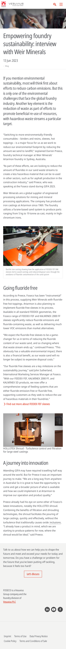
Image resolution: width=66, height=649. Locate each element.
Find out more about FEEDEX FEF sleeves (28, 404)
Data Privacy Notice (39, 636)
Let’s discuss (33, 574)
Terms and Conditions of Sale (33, 641)
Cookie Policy (10, 641)
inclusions (55, 522)
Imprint (7, 636)
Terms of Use (20, 636)
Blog (7, 66)
